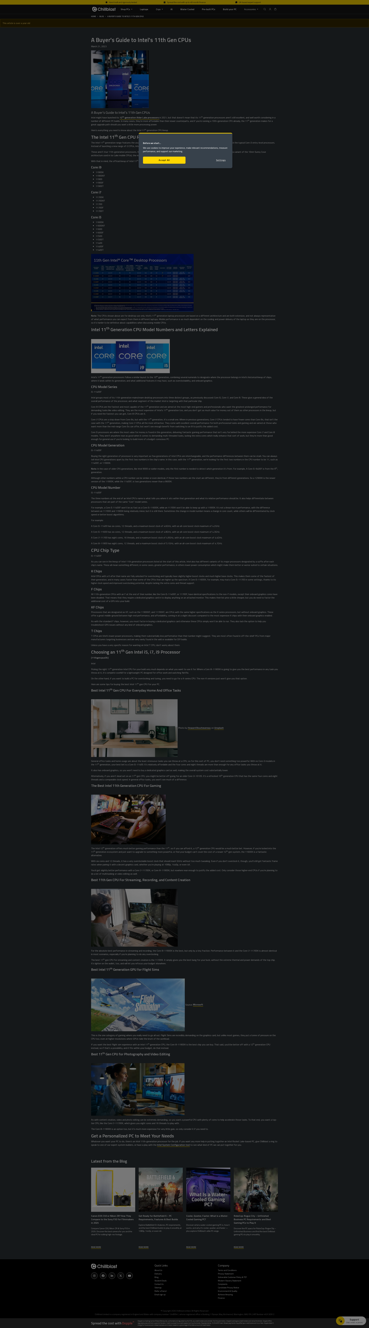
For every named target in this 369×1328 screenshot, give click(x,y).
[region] (185, 150)
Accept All (164, 160)
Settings (221, 160)
